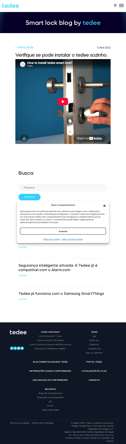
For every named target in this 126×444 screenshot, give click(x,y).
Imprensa (94, 344)
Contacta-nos (94, 349)
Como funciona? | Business (50, 340)
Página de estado (50, 410)
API (50, 402)
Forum (50, 406)
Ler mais (22, 247)
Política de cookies (51, 239)
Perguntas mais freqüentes (50, 397)
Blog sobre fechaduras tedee (50, 362)
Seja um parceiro (94, 353)
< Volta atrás (24, 47)
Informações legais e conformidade (50, 371)
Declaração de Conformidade (50, 380)
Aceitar (63, 231)
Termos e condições (20, 423)
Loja (94, 336)
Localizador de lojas (94, 371)
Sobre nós (94, 340)
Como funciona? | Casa (50, 336)
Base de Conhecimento (50, 393)
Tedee (94, 332)
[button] (104, 205)
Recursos (50, 389)
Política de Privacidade (72, 239)
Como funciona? (50, 332)
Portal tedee (94, 362)
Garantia (94, 380)
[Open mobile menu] (121, 5)
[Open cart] (115, 5)
